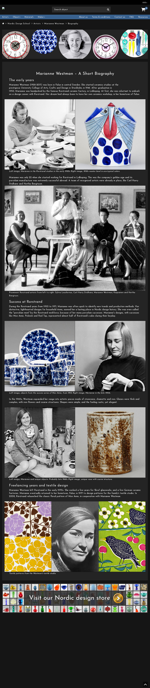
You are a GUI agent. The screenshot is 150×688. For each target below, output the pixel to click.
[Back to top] (145, 685)
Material (28, 17)
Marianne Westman (54, 24)
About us (83, 17)
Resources (143, 17)
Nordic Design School (19, 24)
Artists (37, 24)
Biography (73, 24)
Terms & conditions (101, 17)
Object (16, 17)
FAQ (131, 17)
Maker (41, 17)
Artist (5, 17)
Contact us (120, 17)
